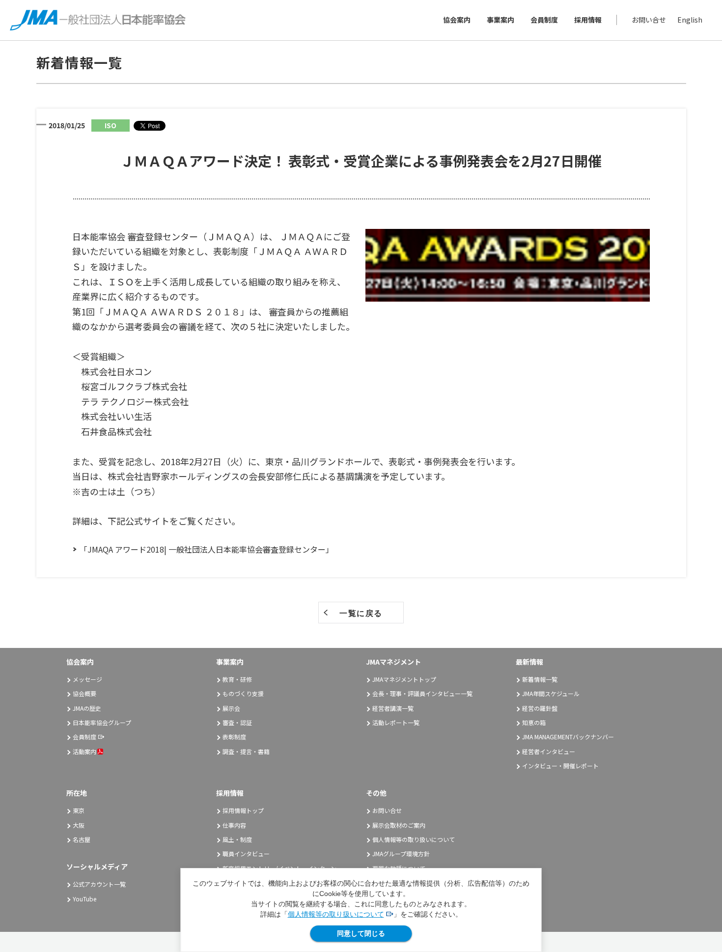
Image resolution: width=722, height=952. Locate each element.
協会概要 (84, 693)
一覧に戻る (361, 613)
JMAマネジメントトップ (404, 679)
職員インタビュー (246, 853)
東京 (78, 810)
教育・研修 (237, 679)
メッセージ (87, 679)
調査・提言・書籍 (246, 751)
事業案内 (500, 20)
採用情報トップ (243, 810)
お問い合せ (649, 20)
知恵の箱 (534, 722)
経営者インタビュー (548, 751)
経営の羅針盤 (539, 708)
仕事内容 (234, 825)
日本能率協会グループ (102, 722)
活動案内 (84, 751)
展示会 (231, 708)
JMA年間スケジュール (551, 693)
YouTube (84, 899)
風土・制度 (237, 839)
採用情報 (588, 20)
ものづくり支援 (243, 693)
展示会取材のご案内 (398, 825)
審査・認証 (237, 722)
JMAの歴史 (87, 708)
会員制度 (544, 20)
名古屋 (81, 839)
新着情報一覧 (539, 679)
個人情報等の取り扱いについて (336, 914)
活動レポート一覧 (395, 722)
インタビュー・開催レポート (560, 765)
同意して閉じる (361, 933)
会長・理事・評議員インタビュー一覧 (422, 693)
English (689, 20)
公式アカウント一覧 (99, 884)
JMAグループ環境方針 (401, 853)
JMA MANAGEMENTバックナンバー (568, 736)
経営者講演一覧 (393, 708)
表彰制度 (234, 736)
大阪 (78, 825)
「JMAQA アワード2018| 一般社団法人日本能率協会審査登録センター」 (206, 549)
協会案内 (457, 20)
